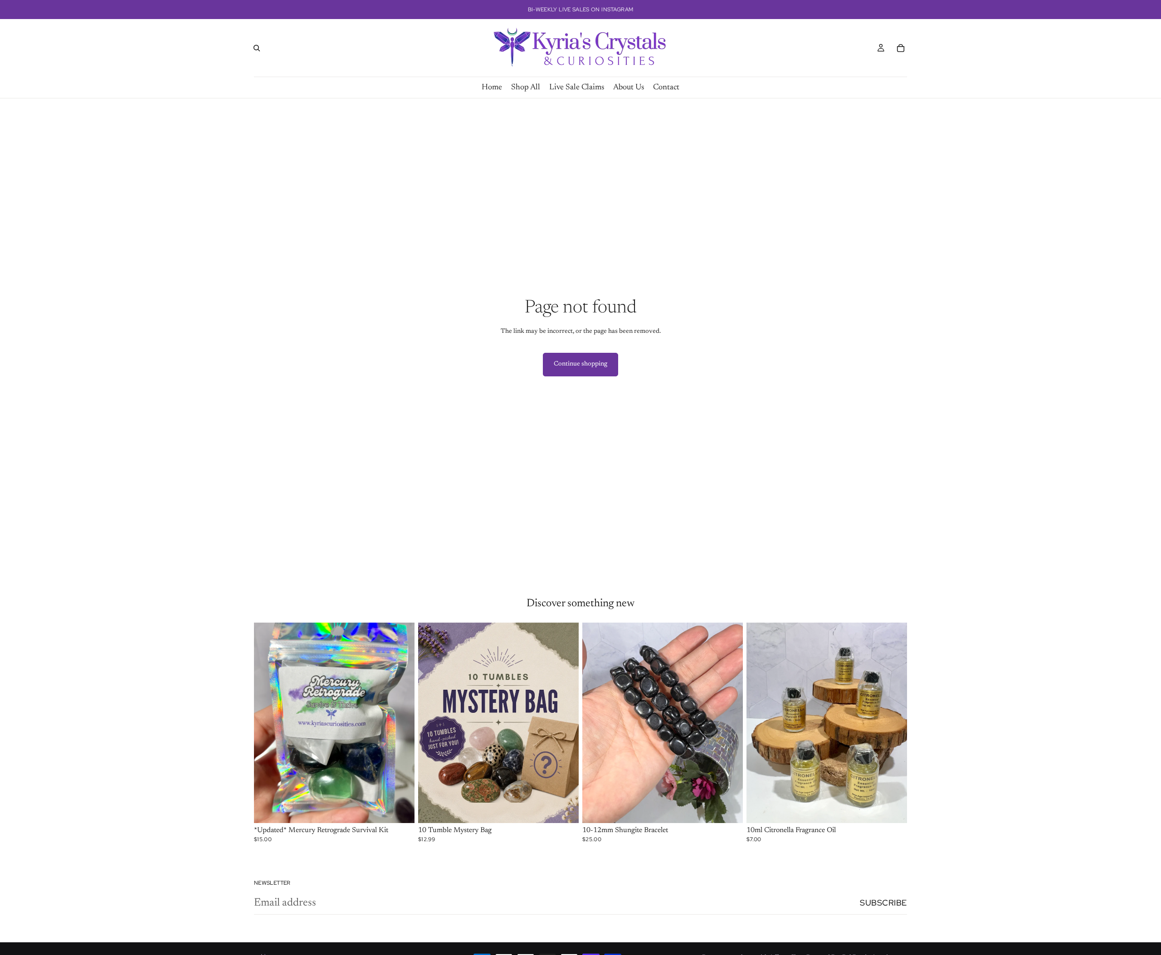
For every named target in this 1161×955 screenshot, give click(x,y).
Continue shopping (580, 364)
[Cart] (901, 48)
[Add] (400, 809)
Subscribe (883, 902)
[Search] (257, 48)
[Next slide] (401, 723)
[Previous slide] (267, 723)
